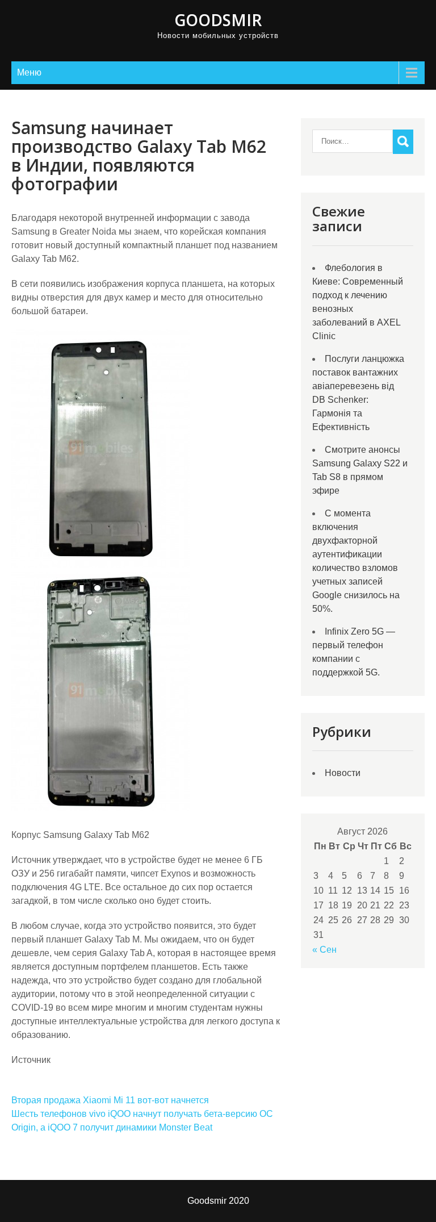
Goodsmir (218, 20)
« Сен (324, 949)
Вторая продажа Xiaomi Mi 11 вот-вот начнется (110, 1100)
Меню (29, 72)
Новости (342, 773)
